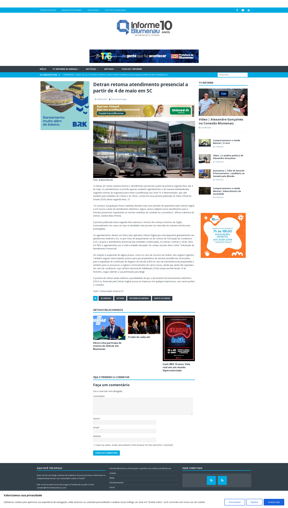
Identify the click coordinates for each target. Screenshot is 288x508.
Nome (96, 418)
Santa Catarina (162, 298)
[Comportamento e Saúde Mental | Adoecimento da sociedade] (205, 191)
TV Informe (206, 82)
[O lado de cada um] (144, 325)
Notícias (91, 69)
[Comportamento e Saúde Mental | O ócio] (205, 143)
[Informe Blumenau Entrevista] (222, 480)
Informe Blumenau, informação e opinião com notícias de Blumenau (140, 468)
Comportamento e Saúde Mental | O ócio (226, 141)
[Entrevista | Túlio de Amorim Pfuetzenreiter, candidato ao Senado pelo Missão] (205, 173)
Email (95, 427)
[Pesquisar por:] (233, 74)
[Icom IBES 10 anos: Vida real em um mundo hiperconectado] (179, 338)
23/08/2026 (206, 127)
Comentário (99, 396)
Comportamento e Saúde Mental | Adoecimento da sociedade (227, 191)
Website (97, 436)
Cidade (113, 473)
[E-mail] (243, 10)
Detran (120, 298)
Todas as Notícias (48, 10)
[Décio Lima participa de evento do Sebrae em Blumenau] (109, 328)
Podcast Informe (132, 69)
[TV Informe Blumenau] (211, 480)
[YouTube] (248, 10)
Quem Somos (93, 10)
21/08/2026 (219, 147)
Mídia (112, 478)
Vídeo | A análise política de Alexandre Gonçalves (228, 157)
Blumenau (106, 298)
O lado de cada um (139, 337)
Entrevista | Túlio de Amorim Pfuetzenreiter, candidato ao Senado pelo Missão (229, 173)
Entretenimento (117, 482)
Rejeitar (254, 502)
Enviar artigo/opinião (72, 10)
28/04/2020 (102, 99)
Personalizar (235, 502)
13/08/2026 (219, 162)
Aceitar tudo (274, 502)
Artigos (109, 69)
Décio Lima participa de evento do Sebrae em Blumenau (107, 346)
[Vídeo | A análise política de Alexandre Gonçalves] (205, 158)
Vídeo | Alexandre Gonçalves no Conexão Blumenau (221, 121)
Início (43, 69)
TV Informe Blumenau (65, 69)
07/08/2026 (219, 197)
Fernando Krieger (119, 99)
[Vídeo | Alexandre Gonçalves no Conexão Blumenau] (223, 102)
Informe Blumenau (139, 298)
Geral (112, 487)
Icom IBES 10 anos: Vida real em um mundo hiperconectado (176, 367)
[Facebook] (237, 10)
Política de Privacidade (115, 10)
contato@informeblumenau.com (51, 487)
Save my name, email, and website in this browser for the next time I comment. (134, 445)
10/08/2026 (219, 179)
